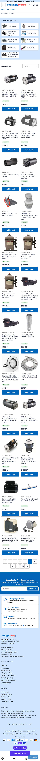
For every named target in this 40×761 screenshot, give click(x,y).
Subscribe (32, 588)
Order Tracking (6, 670)
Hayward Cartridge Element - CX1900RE (28, 336)
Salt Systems (31, 33)
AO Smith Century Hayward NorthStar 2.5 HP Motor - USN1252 (9, 94)
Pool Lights (31, 47)
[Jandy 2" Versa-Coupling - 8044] (10, 162)
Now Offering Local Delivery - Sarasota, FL (20, 1)
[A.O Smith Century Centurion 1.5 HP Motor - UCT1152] (29, 162)
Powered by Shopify (29, 731)
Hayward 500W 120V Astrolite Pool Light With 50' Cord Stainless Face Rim (10, 378)
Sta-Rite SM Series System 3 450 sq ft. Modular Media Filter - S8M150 (28, 460)
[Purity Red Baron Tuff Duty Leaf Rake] (10, 201)
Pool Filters (31, 26)
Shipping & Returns (7, 673)
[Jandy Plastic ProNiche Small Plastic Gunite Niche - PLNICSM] (29, 525)
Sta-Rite (23, 455)
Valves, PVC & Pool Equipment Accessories (13, 54)
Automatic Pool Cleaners (13, 40)
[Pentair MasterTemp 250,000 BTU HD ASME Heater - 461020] (10, 525)
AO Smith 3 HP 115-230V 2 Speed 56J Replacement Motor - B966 (10, 460)
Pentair (4, 496)
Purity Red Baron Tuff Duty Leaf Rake (9, 214)
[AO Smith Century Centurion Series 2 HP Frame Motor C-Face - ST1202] (10, 404)
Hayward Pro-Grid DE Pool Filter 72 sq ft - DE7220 (9, 256)
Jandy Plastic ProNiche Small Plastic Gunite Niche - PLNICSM (28, 540)
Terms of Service (7, 702)
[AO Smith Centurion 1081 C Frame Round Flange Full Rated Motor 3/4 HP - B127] (10, 121)
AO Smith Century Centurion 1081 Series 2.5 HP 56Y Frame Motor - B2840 (29, 95)
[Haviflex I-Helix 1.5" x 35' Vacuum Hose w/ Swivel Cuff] (29, 363)
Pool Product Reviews (8, 680)
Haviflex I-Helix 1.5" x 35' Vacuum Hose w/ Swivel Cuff (29, 377)
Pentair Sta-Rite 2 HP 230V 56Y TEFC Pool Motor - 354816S (9, 500)
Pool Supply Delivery (16, 731)
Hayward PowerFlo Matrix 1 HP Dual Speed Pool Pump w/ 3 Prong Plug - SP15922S (10, 337)
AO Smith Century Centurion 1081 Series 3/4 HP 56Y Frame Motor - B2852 (29, 419)
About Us (4, 666)
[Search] (30, 5)
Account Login (6, 683)
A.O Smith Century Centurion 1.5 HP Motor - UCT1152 (29, 176)
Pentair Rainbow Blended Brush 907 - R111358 (29, 500)
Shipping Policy (6, 694)
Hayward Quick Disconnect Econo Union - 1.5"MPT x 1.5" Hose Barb (29, 216)
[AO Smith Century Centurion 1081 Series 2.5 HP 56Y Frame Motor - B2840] (29, 80)
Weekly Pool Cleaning (8, 675)
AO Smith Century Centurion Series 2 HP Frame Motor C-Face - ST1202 (9, 419)
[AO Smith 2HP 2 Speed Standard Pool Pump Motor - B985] (29, 121)
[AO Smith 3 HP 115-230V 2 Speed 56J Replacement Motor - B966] (10, 445)
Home (3, 9)
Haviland (23, 373)
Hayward (23, 211)
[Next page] (27, 566)
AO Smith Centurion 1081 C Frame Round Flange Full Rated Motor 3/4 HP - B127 (10, 136)
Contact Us (5, 668)
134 (22, 566)
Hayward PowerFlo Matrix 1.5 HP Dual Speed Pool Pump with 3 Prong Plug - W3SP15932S (29, 296)
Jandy (4, 172)
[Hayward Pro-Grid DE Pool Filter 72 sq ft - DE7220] (10, 242)
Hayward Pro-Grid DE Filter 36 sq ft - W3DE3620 (28, 256)
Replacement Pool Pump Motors (12, 33)
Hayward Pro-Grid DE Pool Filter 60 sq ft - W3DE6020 (9, 295)
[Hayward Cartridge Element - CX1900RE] (29, 322)
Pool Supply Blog (7, 678)
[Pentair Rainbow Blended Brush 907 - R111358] (29, 486)
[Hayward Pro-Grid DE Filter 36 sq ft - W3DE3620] (29, 242)
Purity (4, 211)
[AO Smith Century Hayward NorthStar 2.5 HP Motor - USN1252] (10, 80)
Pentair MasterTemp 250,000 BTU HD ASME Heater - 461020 (10, 540)
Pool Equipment (11, 9)
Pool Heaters (12, 47)
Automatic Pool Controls (32, 40)
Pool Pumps (12, 26)
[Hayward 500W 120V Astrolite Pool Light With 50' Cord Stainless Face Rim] (10, 363)
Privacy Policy (6, 699)
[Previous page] (5, 561)
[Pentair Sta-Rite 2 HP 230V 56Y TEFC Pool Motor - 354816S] (10, 486)
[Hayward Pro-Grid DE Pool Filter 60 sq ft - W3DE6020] (10, 281)
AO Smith (5, 90)
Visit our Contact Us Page (15, 611)
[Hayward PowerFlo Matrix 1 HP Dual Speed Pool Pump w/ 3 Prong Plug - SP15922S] (10, 322)
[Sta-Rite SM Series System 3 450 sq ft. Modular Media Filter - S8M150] (29, 445)
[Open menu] (3, 5)
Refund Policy (6, 697)
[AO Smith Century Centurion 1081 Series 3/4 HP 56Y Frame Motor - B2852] (29, 404)
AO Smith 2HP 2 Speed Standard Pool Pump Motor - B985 (28, 135)
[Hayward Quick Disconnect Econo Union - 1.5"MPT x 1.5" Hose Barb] (29, 201)
